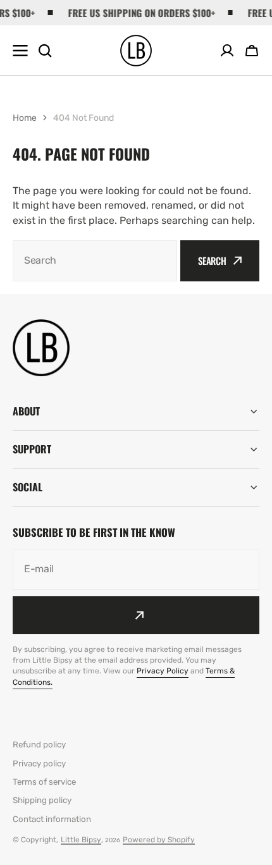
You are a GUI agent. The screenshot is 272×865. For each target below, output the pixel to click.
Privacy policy (39, 763)
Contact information (52, 819)
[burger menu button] (20, 50)
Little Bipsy (81, 839)
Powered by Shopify (159, 839)
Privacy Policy (163, 670)
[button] (251, 50)
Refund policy (39, 744)
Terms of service (44, 782)
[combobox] (95, 260)
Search (212, 260)
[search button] (45, 50)
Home (25, 118)
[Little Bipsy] (136, 50)
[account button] (227, 50)
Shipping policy (42, 800)
